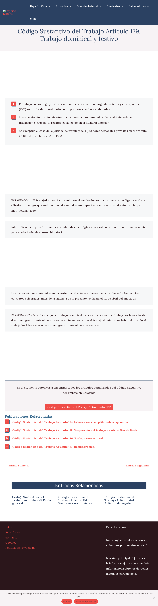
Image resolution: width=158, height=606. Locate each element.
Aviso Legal (13, 532)
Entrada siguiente (139, 465)
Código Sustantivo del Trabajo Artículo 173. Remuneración (53, 447)
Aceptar (67, 601)
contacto (11, 537)
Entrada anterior (18, 465)
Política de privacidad (86, 601)
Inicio (9, 527)
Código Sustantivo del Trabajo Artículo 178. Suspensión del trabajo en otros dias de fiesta (74, 430)
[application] (48, 6)
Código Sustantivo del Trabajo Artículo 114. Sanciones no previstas (75, 500)
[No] (154, 597)
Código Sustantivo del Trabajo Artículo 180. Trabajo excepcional (57, 438)
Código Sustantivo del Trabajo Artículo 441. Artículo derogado (120, 500)
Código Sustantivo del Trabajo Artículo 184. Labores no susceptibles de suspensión (70, 422)
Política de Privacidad (20, 547)
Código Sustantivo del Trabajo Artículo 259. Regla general (31, 500)
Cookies (10, 542)
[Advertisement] (79, 75)
